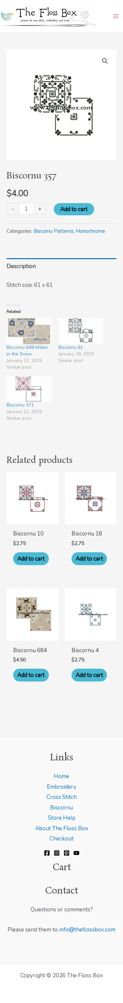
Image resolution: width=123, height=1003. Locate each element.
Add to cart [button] (31, 558)
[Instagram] (57, 853)
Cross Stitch (62, 797)
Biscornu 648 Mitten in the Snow (27, 350)
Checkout (61, 838)
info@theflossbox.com (87, 929)
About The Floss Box (61, 828)
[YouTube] (76, 853)
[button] (105, 61)
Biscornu (61, 807)
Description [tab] (21, 266)
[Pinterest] (67, 853)
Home (61, 776)
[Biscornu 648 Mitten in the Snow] (29, 331)
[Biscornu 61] (81, 331)
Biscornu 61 (70, 347)
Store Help (61, 818)
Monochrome (90, 231)
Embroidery (61, 787)
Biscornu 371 (20, 405)
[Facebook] (47, 853)
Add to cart (74, 209)
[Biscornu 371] (29, 389)
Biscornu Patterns (53, 231)
